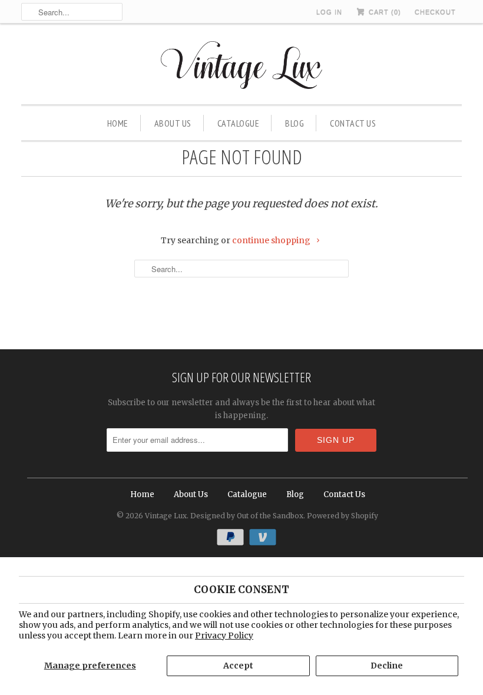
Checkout (435, 11)
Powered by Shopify (342, 515)
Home (117, 123)
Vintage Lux (166, 515)
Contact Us (353, 123)
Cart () (383, 11)
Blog (294, 123)
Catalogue (238, 123)
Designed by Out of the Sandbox (246, 515)
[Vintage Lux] (242, 66)
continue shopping (272, 240)
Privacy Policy (224, 635)
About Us (172, 123)
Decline (386, 665)
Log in (329, 11)
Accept (238, 665)
